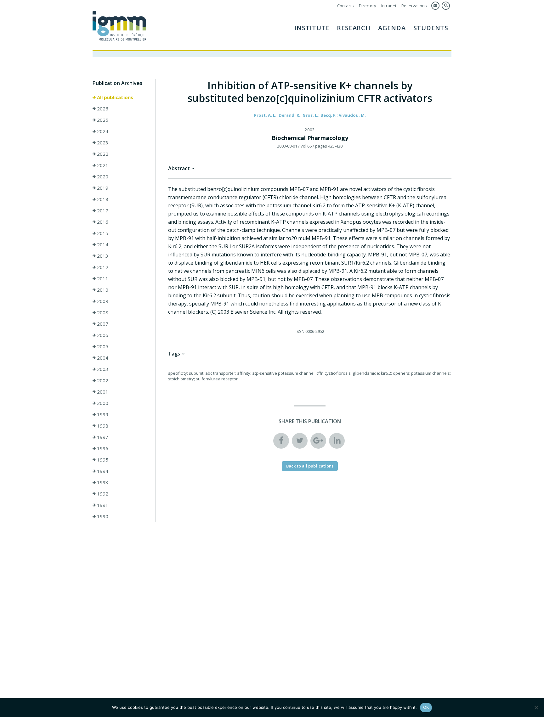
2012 (102, 267)
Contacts (345, 5)
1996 (102, 448)
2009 (102, 301)
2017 (102, 210)
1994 (102, 471)
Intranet (388, 5)
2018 (102, 199)
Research (353, 28)
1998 (102, 426)
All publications (114, 97)
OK (426, 707)
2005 (102, 346)
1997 (102, 437)
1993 (102, 482)
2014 (102, 244)
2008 (102, 312)
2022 (102, 154)
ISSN (300, 331)
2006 (102, 335)
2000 (102, 403)
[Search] (446, 6)
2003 (102, 369)
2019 (102, 188)
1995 (102, 460)
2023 (102, 142)
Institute (311, 28)
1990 (102, 516)
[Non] (536, 707)
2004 (102, 358)
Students (430, 28)
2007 (102, 324)
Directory (367, 5)
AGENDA (392, 28)
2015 (102, 233)
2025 (102, 120)
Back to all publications (310, 466)
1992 (102, 493)
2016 (102, 222)
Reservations (414, 5)
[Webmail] (435, 6)
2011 (102, 278)
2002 (102, 380)
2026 (102, 108)
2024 (102, 131)
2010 (102, 290)
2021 (102, 165)
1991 (102, 505)
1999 (102, 414)
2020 (102, 176)
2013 (102, 256)
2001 (102, 392)
